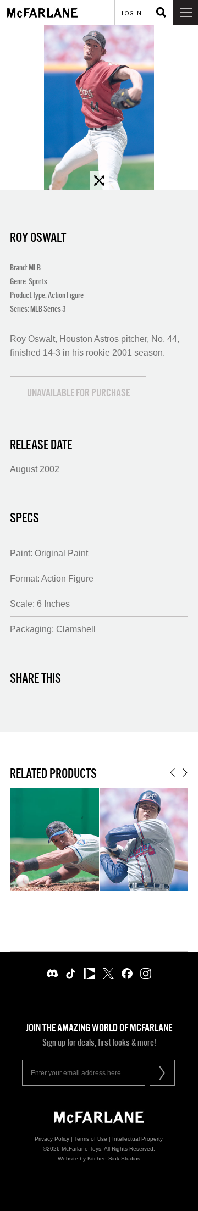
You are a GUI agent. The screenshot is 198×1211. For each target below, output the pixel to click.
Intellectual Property (137, 1139)
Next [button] (185, 772)
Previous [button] (172, 772)
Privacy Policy (52, 1139)
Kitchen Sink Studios (113, 1158)
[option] (99, 107)
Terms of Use (90, 1139)
